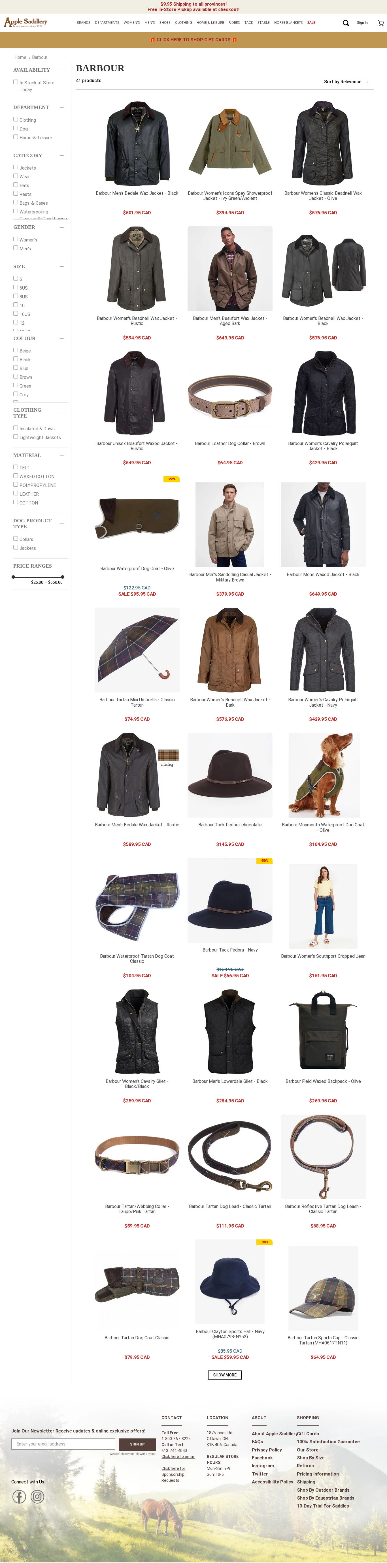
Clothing (28, 120)
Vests (25, 194)
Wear (25, 176)
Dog (24, 129)
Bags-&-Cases (34, 203)
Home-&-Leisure (36, 137)
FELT (25, 468)
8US (24, 297)
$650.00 (53, 582)
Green (25, 386)
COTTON (29, 503)
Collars (26, 539)
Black (25, 359)
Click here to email (178, 1456)
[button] (40, 70)
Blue (24, 368)
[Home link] (20, 57)
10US (25, 314)
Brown (26, 377)
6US (24, 288)
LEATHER (29, 494)
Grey (24, 394)
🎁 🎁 (193, 39)
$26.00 (37, 582)
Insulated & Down (37, 428)
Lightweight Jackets (40, 437)
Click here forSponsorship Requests (173, 1474)
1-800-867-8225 (176, 1438)
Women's (28, 240)
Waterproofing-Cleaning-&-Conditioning (43, 215)
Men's (25, 248)
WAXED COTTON (37, 476)
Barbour (39, 57)
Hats (24, 185)
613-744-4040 (174, 1450)
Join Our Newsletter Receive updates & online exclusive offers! (78, 1431)
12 (22, 323)
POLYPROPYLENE (38, 485)
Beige (25, 351)
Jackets (28, 168)
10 (22, 305)
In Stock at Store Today (37, 86)
